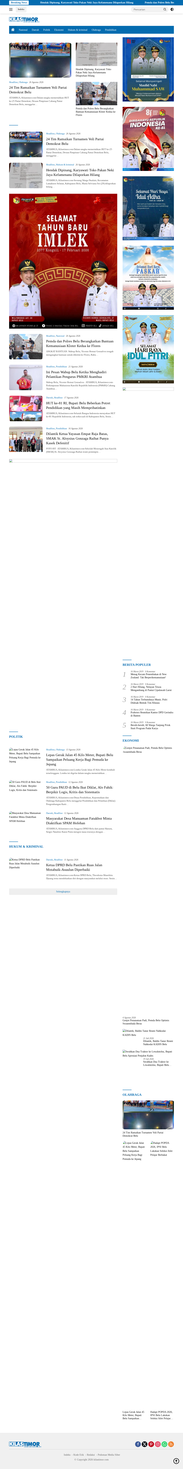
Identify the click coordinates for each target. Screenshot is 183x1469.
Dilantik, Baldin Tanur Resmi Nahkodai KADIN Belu (158, 1043)
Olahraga (96, 30)
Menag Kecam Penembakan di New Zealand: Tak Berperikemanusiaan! (149, 676)
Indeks (21, 9)
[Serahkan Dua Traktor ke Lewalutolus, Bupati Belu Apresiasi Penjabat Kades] (148, 1054)
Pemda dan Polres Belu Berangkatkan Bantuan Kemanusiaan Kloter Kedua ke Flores (95, 111)
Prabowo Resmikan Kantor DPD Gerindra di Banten (152, 714)
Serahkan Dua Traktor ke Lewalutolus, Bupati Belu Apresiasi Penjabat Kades (156, 1063)
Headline (13, 82)
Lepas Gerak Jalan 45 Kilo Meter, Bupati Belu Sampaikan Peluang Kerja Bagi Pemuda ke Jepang (79, 759)
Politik (46, 30)
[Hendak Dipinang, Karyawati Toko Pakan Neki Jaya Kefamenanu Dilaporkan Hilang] (96, 54)
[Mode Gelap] (172, 9)
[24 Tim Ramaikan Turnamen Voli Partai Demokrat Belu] (40, 60)
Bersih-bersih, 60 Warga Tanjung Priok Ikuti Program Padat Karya (150, 727)
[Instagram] (158, 1444)
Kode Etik (78, 1454)
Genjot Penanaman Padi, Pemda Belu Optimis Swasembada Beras (146, 1022)
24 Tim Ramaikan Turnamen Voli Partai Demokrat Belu (143, 1134)
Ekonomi (59, 30)
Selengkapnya (63, 891)
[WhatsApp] (164, 1444)
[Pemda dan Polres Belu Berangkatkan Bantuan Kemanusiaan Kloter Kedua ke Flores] (96, 93)
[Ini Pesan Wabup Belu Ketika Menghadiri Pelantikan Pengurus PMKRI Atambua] (26, 377)
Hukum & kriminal (77, 30)
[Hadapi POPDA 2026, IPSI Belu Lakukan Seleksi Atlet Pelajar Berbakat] (162, 1275)
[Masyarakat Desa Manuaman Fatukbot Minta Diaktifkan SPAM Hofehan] (26, 824)
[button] (165, 9)
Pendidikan (110, 30)
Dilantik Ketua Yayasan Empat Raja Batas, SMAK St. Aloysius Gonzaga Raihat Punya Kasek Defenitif (77, 438)
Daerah (35, 30)
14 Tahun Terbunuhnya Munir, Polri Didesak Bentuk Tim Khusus (149, 701)
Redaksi (91, 1454)
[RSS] (171, 1444)
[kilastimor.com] (24, 19)
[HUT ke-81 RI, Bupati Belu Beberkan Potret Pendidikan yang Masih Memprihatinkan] (26, 408)
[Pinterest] (151, 1444)
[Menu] (11, 9)
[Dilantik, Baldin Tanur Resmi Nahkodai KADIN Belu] (148, 1033)
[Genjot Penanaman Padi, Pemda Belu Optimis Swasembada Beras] (148, 880)
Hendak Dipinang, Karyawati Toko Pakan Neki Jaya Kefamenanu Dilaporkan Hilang (50, 2)
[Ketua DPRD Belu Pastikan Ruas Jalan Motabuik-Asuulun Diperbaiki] (26, 870)
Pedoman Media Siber (109, 1454)
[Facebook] (138, 1444)
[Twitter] (144, 1444)
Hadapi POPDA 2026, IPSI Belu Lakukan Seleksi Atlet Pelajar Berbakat (161, 1415)
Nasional (23, 30)
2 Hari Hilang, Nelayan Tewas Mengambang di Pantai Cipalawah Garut (151, 689)
